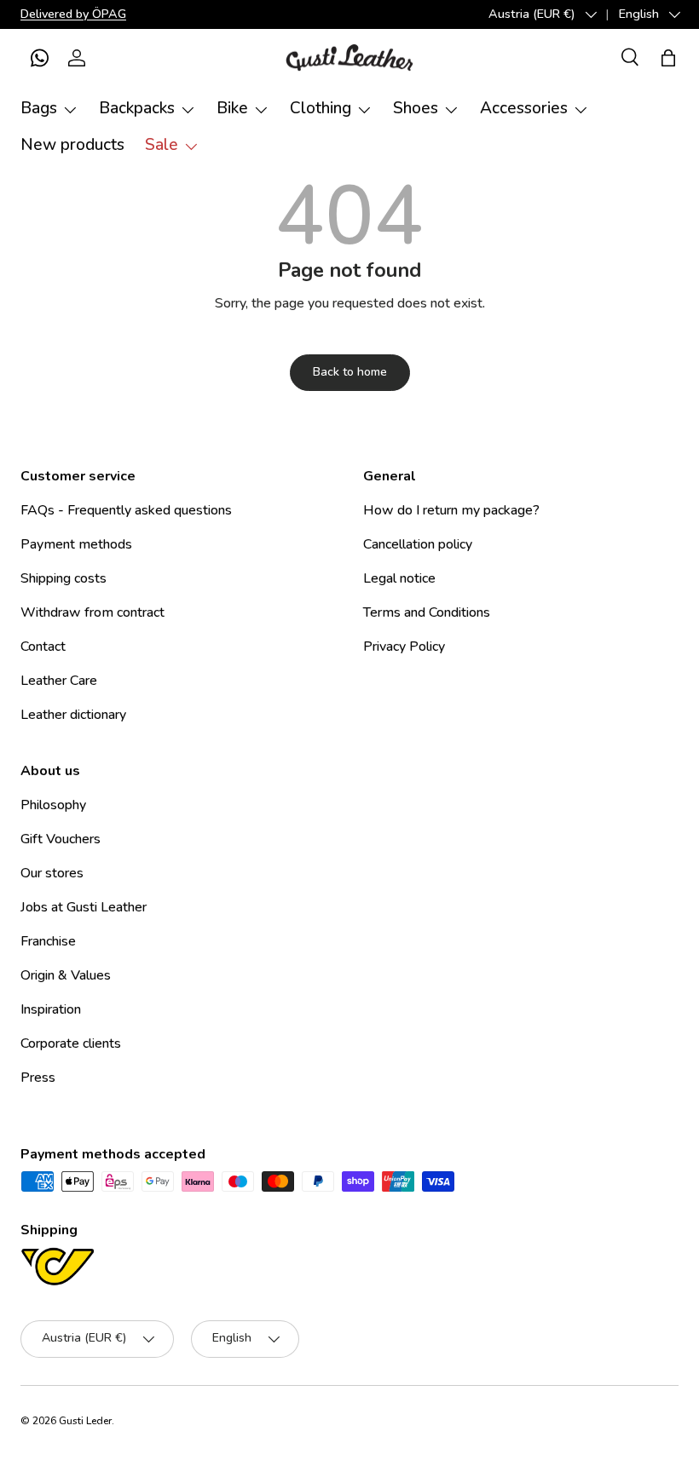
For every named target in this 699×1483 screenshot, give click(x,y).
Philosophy (53, 805)
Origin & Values (65, 975)
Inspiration (50, 1009)
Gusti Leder (85, 1421)
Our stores (52, 873)
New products (72, 145)
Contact (43, 646)
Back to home (350, 372)
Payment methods (76, 544)
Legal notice (399, 578)
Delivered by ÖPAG (73, 13)
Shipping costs (63, 578)
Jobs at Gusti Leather (83, 907)
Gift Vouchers (60, 839)
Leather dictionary (73, 714)
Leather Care (58, 680)
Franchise (48, 941)
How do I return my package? (451, 510)
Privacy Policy (404, 646)
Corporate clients (70, 1043)
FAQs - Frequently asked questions (126, 510)
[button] (39, 58)
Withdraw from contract (92, 612)
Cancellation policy (417, 544)
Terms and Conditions (426, 612)
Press (37, 1077)
